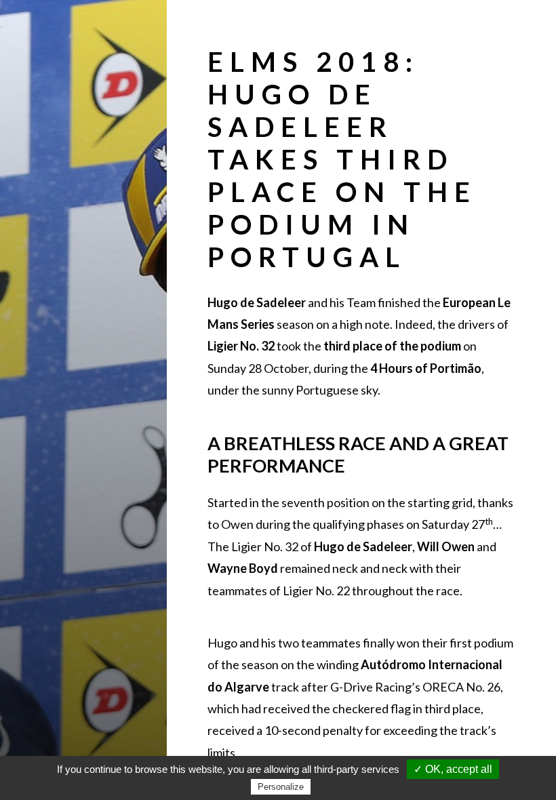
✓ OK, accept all (453, 769)
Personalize (281, 787)
